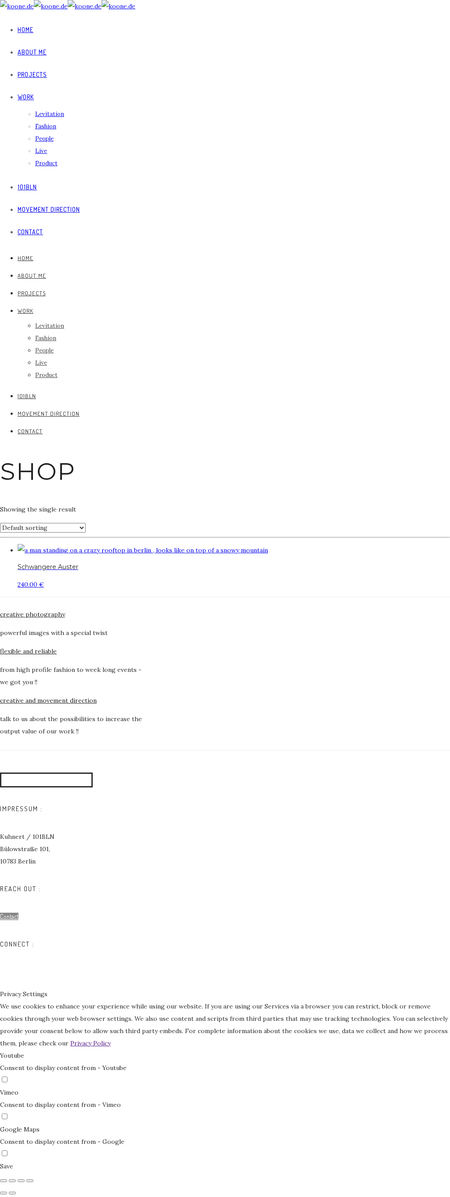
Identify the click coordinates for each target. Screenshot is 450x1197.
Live (41, 151)
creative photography (32, 614)
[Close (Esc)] (3, 1180)
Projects (32, 74)
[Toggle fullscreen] (21, 1180)
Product (46, 163)
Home (25, 29)
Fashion (45, 126)
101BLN (27, 187)
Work (26, 97)
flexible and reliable (28, 651)
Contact (30, 232)
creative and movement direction (48, 700)
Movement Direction (49, 209)
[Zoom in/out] (29, 1180)
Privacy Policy (90, 1043)
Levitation (49, 114)
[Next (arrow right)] (12, 1193)
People (44, 138)
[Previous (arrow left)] (3, 1193)
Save (6, 1166)
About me (32, 52)
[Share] (12, 1180)
